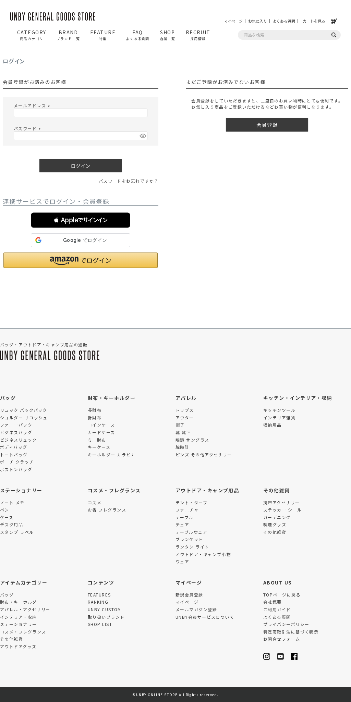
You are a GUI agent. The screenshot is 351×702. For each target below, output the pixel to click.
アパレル (186, 397)
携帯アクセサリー (281, 502)
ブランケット (189, 539)
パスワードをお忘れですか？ (129, 181)
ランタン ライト (192, 547)
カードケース (101, 432)
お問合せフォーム (281, 639)
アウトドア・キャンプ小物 (203, 554)
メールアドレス (33, 105)
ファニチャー (189, 510)
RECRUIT (198, 35)
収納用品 (272, 425)
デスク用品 (11, 524)
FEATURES (99, 595)
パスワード (28, 128)
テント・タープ (191, 502)
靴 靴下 (183, 432)
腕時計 (182, 447)
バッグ (8, 397)
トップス (185, 410)
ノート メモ (12, 502)
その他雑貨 (276, 490)
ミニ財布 (97, 440)
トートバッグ (14, 454)
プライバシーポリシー (286, 624)
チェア (182, 524)
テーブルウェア (191, 532)
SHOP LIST (100, 624)
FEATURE (103, 35)
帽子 (180, 425)
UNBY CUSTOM (104, 609)
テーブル (185, 517)
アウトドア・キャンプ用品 (207, 490)
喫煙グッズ (274, 524)
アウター (185, 417)
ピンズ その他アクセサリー (204, 454)
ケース (6, 517)
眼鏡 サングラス (192, 440)
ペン (4, 510)
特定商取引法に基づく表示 (290, 632)
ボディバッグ (13, 447)
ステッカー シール (282, 510)
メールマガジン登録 (196, 609)
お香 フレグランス (107, 510)
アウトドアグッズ (18, 646)
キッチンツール (279, 410)
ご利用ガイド (277, 609)
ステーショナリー (21, 490)
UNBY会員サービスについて (205, 617)
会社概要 (272, 602)
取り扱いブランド (106, 617)
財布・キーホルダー (111, 397)
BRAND (68, 35)
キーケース (99, 447)
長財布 (94, 410)
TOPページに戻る (282, 595)
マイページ (233, 21)
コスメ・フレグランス (114, 490)
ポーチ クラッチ (17, 462)
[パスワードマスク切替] (142, 136)
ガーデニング (277, 517)
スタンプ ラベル (17, 532)
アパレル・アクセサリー (25, 609)
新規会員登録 (189, 595)
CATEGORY (31, 35)
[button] (80, 220)
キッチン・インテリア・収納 (297, 397)
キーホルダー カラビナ (111, 454)
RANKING (98, 602)
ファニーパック (16, 425)
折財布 (94, 417)
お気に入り (257, 21)
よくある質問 (284, 21)
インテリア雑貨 (279, 417)
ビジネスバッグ (16, 432)
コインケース (101, 425)
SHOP (168, 35)
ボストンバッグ (16, 469)
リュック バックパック (23, 410)
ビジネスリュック (18, 440)
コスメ (94, 502)
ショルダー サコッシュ (24, 417)
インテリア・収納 (18, 617)
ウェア (182, 561)
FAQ (137, 35)
